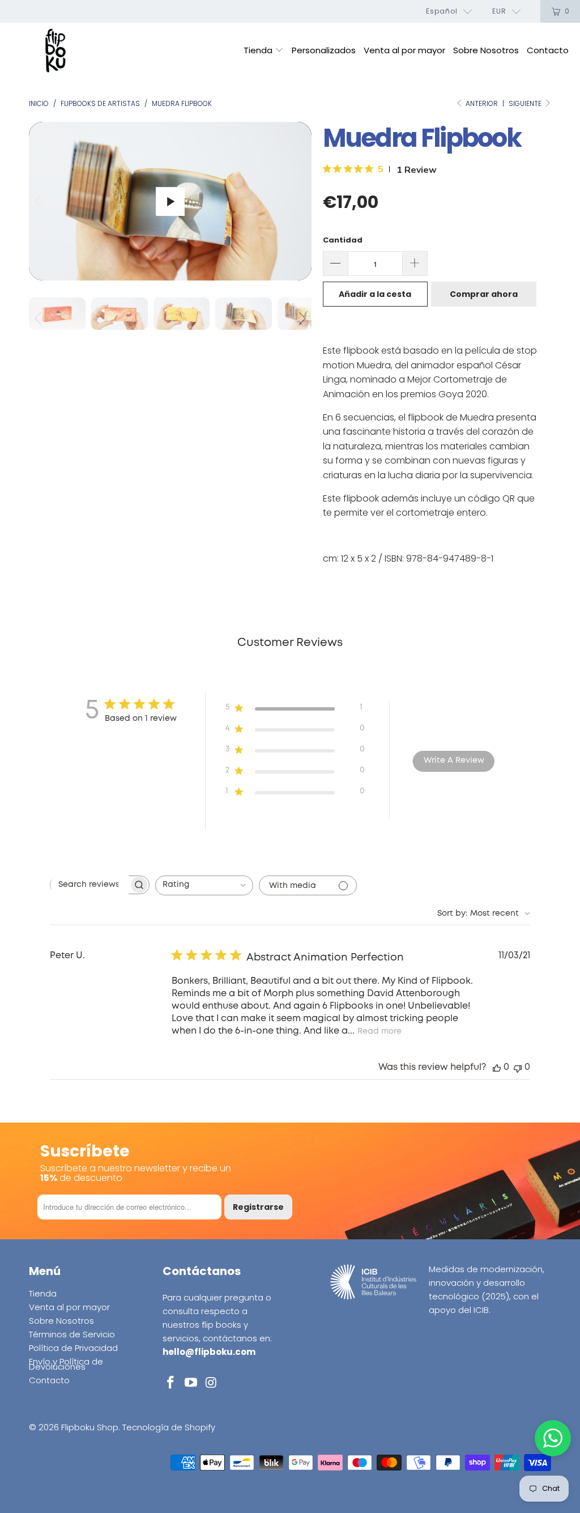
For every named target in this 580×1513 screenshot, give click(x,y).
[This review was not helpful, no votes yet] (518, 1067)
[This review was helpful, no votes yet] (497, 1067)
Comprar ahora (484, 294)
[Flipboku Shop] (55, 51)
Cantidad (342, 240)
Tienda (259, 50)
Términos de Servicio (72, 1334)
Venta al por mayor (404, 50)
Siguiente (526, 103)
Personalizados (324, 50)
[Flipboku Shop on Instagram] (211, 1383)
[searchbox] (89, 885)
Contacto (548, 50)
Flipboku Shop (89, 1427)
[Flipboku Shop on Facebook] (171, 1383)
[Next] (300, 201)
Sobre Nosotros (486, 50)
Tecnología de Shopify (168, 1427)
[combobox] (204, 885)
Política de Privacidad (73, 1348)
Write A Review (454, 760)
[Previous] (39, 201)
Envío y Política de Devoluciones (66, 1363)
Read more (379, 1031)
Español (442, 11)
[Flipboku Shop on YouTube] (190, 1383)
